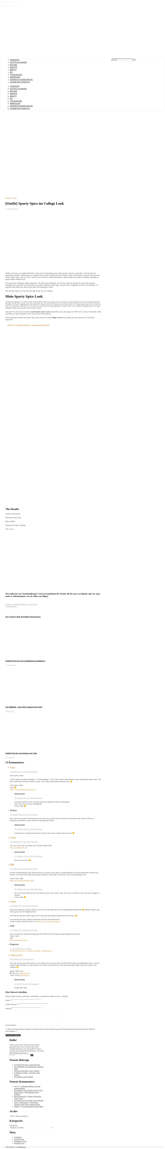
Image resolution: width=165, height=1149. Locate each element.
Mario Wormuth (19, 1096)
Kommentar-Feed (20, 1141)
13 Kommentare (11, 606)
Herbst (17, 604)
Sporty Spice (28, 604)
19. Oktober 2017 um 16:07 (24, 856)
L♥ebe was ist (16, 955)
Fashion (8, 198)
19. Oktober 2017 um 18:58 (20, 906)
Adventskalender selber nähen (32, 1106)
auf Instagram (24, 975)
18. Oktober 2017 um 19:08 (20, 842)
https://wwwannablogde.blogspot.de (22, 789)
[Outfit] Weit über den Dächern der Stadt (21, 753)
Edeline (16, 1106)
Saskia (13, 901)
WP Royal (21, 1147)
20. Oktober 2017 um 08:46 (20, 930)
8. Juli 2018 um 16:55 (17, 959)
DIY (11, 72)
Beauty (13, 70)
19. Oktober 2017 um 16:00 (20, 869)
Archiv (12, 1116)
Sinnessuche (6, 2)
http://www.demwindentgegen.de (48, 921)
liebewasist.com (24, 973)
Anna (12, 767)
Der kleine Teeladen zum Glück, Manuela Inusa (27, 1103)
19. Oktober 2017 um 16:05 (24, 798)
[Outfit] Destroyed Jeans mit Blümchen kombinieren (25, 661)
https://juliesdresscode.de (18, 940)
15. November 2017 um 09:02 (20, 949)
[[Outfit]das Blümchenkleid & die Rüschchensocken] (18, 612)
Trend (35, 604)
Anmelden (17, 1137)
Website (8, 1009)
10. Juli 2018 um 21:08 (22, 984)
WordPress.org (19, 1143)
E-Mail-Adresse (11, 1004)
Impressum (15, 77)
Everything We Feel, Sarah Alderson (27, 1065)
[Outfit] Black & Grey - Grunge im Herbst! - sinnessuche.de (31, 951)
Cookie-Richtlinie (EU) (20, 82)
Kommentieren (10, 1025)
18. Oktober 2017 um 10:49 (20, 772)
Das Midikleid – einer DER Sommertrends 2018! (23, 707)
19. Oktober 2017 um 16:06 (24, 829)
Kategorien (13, 1125)
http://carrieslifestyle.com (19, 848)
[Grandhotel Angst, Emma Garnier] (9, 612)
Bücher (13, 65)
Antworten (34, 772)
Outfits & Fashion (18, 62)
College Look (10, 604)
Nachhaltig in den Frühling (23, 1077)
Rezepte (13, 67)
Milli (12, 864)
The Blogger (16, 74)
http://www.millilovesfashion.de (21, 880)
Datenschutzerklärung (21, 79)
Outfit (14, 198)
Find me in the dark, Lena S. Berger (27, 1071)
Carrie (13, 837)
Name (8, 1000)
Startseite (14, 60)
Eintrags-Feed (19, 1139)
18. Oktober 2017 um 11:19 (20, 815)
